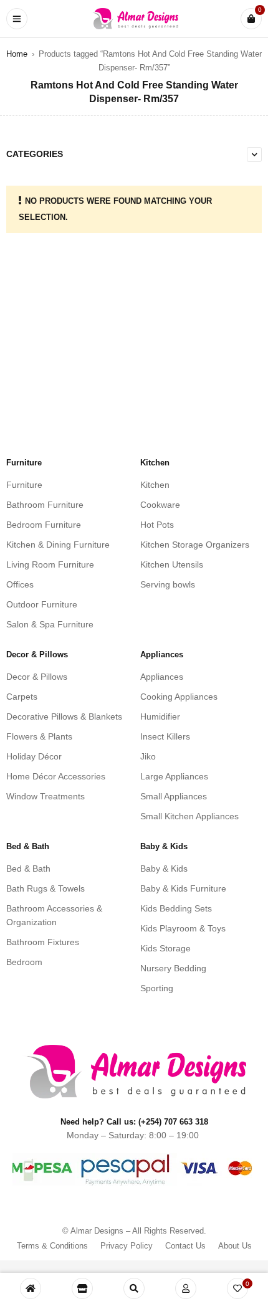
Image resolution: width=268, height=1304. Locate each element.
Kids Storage (165, 948)
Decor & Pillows (36, 677)
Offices (20, 584)
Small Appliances (173, 796)
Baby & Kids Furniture (183, 888)
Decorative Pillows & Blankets (64, 716)
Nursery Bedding (173, 968)
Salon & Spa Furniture (49, 624)
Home (16, 54)
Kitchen (155, 485)
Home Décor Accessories (55, 776)
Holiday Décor (34, 756)
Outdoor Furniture (41, 604)
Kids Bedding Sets (176, 908)
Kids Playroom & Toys (183, 928)
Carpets (21, 697)
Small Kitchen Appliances (189, 816)
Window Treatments (45, 796)
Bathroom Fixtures (42, 942)
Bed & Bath (28, 868)
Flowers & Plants (39, 736)
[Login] (185, 1288)
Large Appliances (174, 776)
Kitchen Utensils (171, 564)
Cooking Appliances (179, 697)
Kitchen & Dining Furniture (58, 545)
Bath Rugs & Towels (45, 888)
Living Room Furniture (50, 564)
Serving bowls (167, 584)
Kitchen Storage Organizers (194, 545)
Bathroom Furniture (45, 505)
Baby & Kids (164, 868)
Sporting (156, 988)
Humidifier (160, 716)
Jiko (148, 756)
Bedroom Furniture (43, 525)
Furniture (24, 485)
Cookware (160, 505)
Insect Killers (165, 736)
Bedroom (24, 962)
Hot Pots (157, 525)
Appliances (161, 677)
